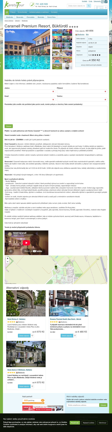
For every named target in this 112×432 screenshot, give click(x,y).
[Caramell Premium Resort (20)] (57, 52)
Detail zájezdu (24, 336)
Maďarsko (80, 34)
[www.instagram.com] (102, 1)
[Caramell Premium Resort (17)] (67, 59)
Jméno (7, 88)
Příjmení (60, 88)
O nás (90, 1)
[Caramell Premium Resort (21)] (67, 46)
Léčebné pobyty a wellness (39, 12)
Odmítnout (102, 423)
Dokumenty (97, 1)
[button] (55, 267)
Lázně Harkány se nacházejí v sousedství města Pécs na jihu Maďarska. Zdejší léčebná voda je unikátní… (25, 377)
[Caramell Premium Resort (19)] (67, 52)
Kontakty (54, 12)
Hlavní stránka (7, 12)
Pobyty (12, 12)
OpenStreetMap (9, 283)
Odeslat (8, 126)
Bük (87, 34)
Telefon (59, 96)
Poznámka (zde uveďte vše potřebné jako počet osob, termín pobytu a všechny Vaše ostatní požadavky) (43, 104)
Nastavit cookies (88, 423)
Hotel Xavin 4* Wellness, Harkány (19, 370)
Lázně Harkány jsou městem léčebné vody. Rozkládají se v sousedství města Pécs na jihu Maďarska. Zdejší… (23, 326)
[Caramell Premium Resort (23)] (67, 39)
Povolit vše (75, 423)
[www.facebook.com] (106, 1)
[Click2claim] (42, 408)
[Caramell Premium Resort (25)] (67, 32)
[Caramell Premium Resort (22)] (57, 46)
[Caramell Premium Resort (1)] (34, 49)
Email (7, 96)
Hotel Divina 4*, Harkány (16, 319)
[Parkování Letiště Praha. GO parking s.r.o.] (33, 402)
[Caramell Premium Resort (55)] (67, 66)
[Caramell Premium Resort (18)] (57, 59)
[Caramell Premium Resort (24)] (57, 39)
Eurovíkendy (22, 12)
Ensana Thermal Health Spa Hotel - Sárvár (65, 319)
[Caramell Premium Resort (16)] (57, 66)
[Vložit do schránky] (32, 335)
